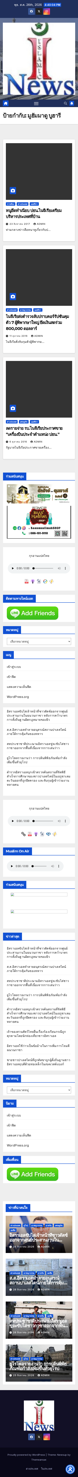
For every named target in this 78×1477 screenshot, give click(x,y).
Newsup (62, 1454)
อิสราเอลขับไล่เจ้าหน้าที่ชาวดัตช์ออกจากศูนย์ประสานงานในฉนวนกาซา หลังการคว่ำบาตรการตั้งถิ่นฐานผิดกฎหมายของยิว (37, 715)
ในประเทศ (46, 1468)
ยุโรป (26, 1225)
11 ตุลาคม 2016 (18, 335)
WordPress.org (18, 697)
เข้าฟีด (11, 677)
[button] (65, 103)
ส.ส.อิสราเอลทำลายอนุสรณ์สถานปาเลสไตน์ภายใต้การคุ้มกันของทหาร (36, 1282)
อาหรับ (48, 1225)
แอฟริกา (34, 204)
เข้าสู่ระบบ (14, 667)
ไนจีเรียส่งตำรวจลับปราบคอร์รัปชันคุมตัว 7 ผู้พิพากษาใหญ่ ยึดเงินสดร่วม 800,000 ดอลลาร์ (37, 322)
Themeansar (38, 1459)
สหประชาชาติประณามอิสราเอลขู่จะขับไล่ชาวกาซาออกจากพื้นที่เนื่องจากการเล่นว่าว (38, 1325)
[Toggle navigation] (36, 103)
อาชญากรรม (25, 310)
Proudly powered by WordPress (27, 1454)
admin (41, 223)
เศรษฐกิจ (23, 422)
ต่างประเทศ (22, 204)
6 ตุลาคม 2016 (18, 441)
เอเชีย (13, 1230)
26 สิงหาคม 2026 (24, 1246)
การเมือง (10, 204)
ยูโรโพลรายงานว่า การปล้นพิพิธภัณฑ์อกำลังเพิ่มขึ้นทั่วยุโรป (38, 1366)
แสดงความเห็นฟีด (19, 687)
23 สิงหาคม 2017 (20, 223)
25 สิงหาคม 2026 (24, 1375)
